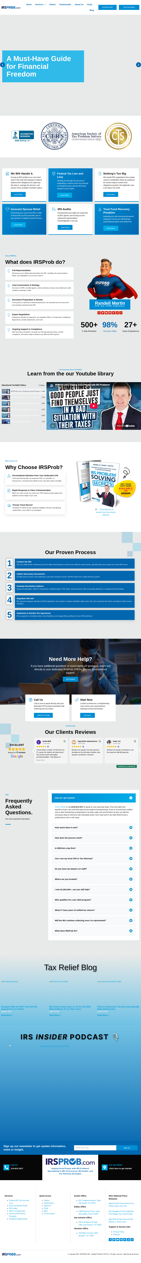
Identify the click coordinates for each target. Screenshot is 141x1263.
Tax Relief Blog (70, 967)
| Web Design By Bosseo (131, 1254)
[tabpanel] (93, 406)
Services (39, 4)
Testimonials (65, 4)
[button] (2, 64)
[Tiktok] (117, 312)
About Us (79, 4)
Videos (52, 4)
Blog (92, 10)
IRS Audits (13, 1208)
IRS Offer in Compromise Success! (24, 409)
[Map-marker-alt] (113, 312)
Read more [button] (40, 760)
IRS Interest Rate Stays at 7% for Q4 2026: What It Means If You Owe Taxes (70, 1007)
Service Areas (49, 1214)
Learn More (18, 194)
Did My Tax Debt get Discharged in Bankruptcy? (26, 397)
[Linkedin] (109, 312)
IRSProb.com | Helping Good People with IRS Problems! (26, 391)
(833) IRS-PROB (43, 715)
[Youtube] (106, 312)
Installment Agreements (18, 1219)
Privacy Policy (118, 1232)
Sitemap (116, 1234)
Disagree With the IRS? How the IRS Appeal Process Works (19, 1007)
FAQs (89, 4)
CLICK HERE (60, 807)
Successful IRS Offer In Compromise (25, 403)
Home (29, 4)
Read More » (7, 1015)
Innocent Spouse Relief (18, 1206)
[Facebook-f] (99, 312)
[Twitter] (102, 312)
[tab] (23, 391)
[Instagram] (120, 312)
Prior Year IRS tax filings (20, 421)
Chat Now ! (87, 715)
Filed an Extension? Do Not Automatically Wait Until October (118, 1007)
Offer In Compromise (17, 1211)
